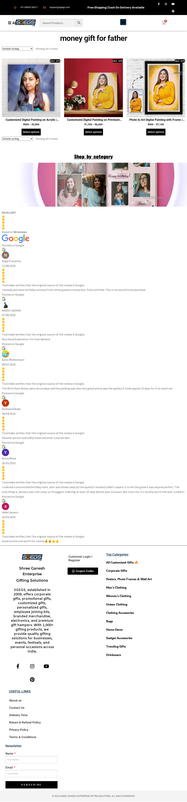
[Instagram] (165, 4)
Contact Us (16, 708)
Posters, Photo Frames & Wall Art (129, 579)
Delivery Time (18, 715)
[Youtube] (173, 4)
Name (9, 753)
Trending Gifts (116, 646)
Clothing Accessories (120, 613)
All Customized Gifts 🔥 (122, 562)
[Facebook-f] (158, 4)
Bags (109, 621)
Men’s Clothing (116, 587)
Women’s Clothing (118, 596)
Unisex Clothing (116, 604)
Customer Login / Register (80, 558)
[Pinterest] (173, 11)
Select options (31, 131)
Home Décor (114, 629)
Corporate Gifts (116, 570)
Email (9, 767)
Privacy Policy (18, 730)
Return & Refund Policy (25, 722)
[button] (123, 22)
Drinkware (113, 655)
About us (15, 700)
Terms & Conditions (22, 737)
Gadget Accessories (119, 638)
